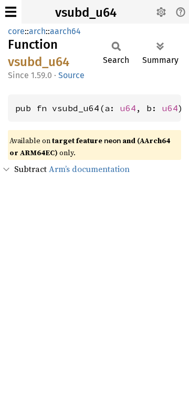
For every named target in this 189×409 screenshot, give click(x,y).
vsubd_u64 (86, 12)
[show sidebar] (11, 12)
